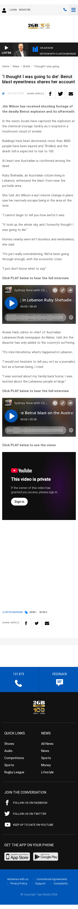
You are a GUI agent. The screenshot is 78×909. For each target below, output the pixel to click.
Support (40, 883)
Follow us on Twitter (29, 813)
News (16, 66)
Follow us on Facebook (30, 802)
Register (24, 9)
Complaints (61, 883)
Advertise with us (17, 879)
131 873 (65, 9)
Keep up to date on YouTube (33, 824)
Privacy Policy (18, 883)
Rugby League (14, 772)
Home (5, 66)
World (26, 66)
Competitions (14, 758)
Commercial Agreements (51, 879)
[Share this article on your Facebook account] (50, 94)
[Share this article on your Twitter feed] (60, 94)
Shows (9, 744)
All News (47, 744)
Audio (8, 751)
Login (13, 9)
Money (46, 765)
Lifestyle (47, 772)
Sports (9, 765)
